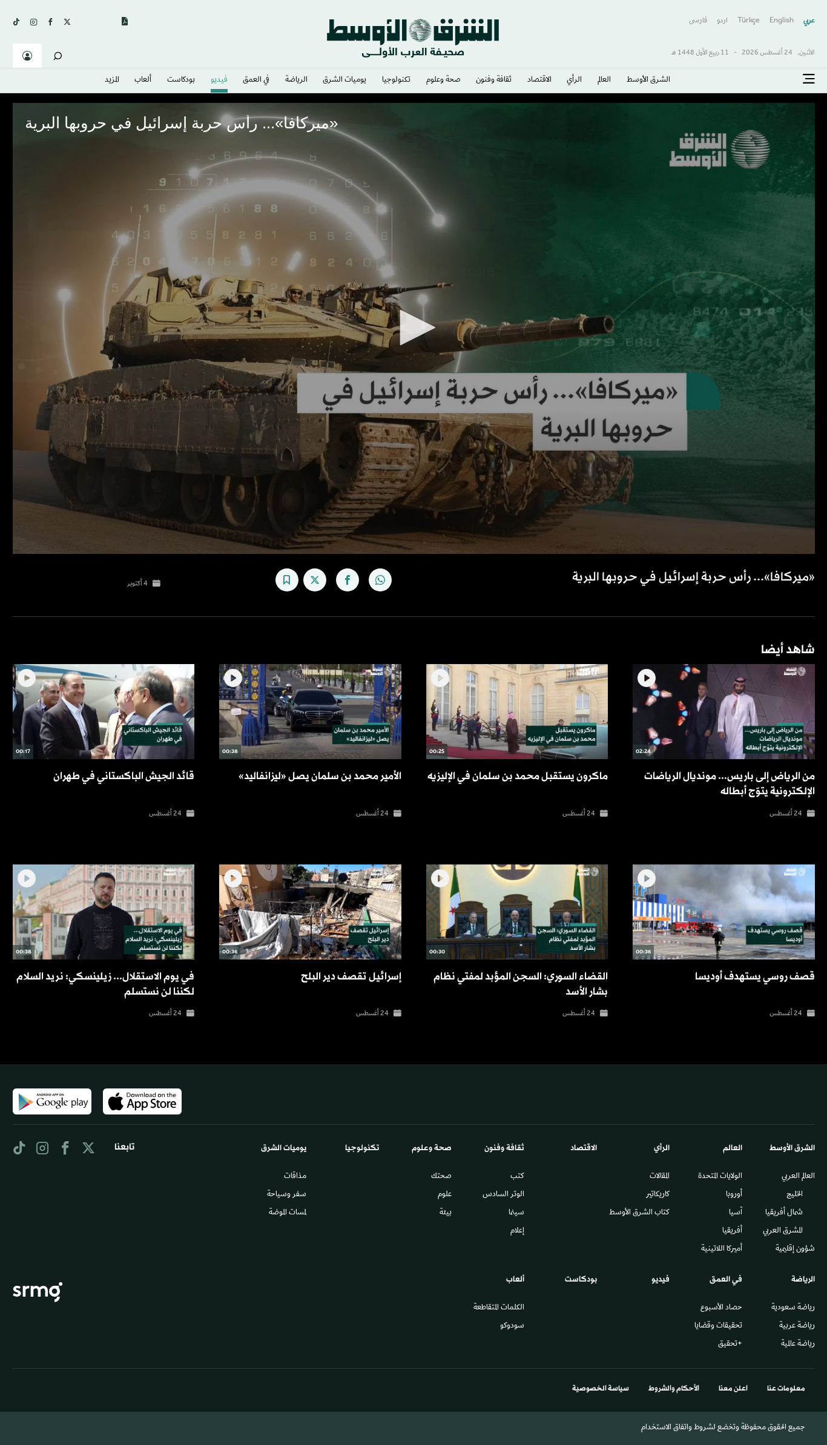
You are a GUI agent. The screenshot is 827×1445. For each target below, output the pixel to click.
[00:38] (310, 711)
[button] (413, 327)
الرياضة (296, 80)
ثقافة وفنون (494, 80)
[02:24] (723, 711)
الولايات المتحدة (720, 1177)
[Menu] (809, 79)
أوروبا (734, 1195)
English (781, 21)
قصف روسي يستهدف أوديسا (755, 977)
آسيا (735, 1213)
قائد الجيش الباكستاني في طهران (123, 776)
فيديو (219, 80)
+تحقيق (730, 1344)
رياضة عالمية (798, 1344)
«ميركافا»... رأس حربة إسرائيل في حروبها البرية (693, 577)
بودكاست (181, 80)
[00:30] (517, 912)
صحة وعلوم (443, 80)
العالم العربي (798, 1177)
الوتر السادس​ (503, 1195)
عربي (809, 21)
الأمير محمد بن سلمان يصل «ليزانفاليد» (320, 776)
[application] (414, 328)
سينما (516, 1213)
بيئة (446, 1213)
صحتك (441, 1177)
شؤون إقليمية (795, 1249)
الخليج (794, 1195)
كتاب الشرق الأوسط (639, 1213)
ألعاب (142, 80)
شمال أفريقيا (784, 1213)
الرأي (574, 80)
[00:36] (723, 912)
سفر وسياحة (286, 1195)
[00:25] (517, 711)
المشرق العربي (783, 1231)
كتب (517, 1177)
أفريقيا (732, 1231)
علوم (445, 1195)
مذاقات (295, 1177)
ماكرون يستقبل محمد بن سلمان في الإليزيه (517, 776)
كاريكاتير (658, 1195)
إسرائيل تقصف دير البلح (351, 977)
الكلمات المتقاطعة (498, 1308)
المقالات (660, 1177)
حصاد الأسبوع (721, 1308)
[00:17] (103, 711)
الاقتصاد (539, 80)
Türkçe (748, 21)
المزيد (112, 80)
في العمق (256, 80)
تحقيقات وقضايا (718, 1326)
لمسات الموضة (287, 1213)
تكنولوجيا (396, 80)
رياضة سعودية (793, 1308)
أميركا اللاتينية (721, 1249)
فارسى (698, 21)
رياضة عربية (797, 1326)
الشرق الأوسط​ (648, 80)
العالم (604, 80)
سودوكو (512, 1326)
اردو (722, 21)
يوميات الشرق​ (344, 80)
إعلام (517, 1231)
